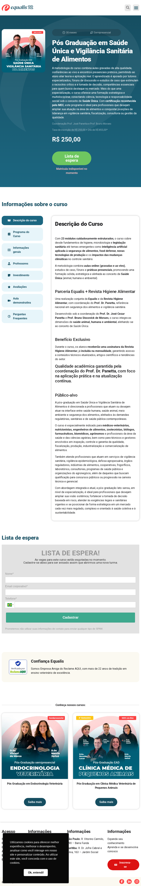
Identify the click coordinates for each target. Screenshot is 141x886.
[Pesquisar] (127, 7)
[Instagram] (136, 881)
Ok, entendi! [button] (36, 872)
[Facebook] (121, 881)
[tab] (22, 220)
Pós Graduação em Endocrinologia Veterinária (35, 783)
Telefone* (11, 598)
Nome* (9, 573)
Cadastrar (71, 617)
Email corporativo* (16, 586)
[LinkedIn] (129, 881)
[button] (136, 7)
